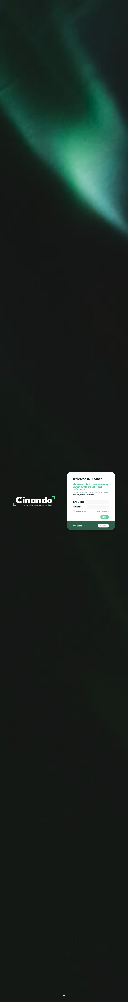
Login (104, 517)
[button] (64, 996)
